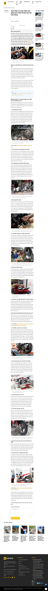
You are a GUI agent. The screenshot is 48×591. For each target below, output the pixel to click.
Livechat (46, 584)
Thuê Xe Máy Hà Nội (37, 559)
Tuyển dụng (21, 565)
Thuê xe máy (10, 1)
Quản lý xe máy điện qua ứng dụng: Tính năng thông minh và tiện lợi (41, 538)
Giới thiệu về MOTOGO (23, 559)
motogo (6, 10)
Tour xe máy (17, 3)
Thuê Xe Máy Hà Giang (37, 570)
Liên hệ (33, 2)
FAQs (20, 563)
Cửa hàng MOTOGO (23, 567)
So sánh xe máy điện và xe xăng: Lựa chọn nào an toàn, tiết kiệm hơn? (32, 538)
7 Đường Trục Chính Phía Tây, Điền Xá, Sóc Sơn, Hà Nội (38, 568)
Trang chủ (5, 7)
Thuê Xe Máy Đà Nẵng (37, 575)
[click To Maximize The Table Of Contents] (12, 27)
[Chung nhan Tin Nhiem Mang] (34, 583)
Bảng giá (21, 2)
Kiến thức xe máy (11, 7)
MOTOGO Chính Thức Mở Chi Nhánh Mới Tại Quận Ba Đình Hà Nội (15, 538)
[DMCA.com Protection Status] (42, 583)
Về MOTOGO (27, 1)
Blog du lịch (38, 1)
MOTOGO (5, 3)
